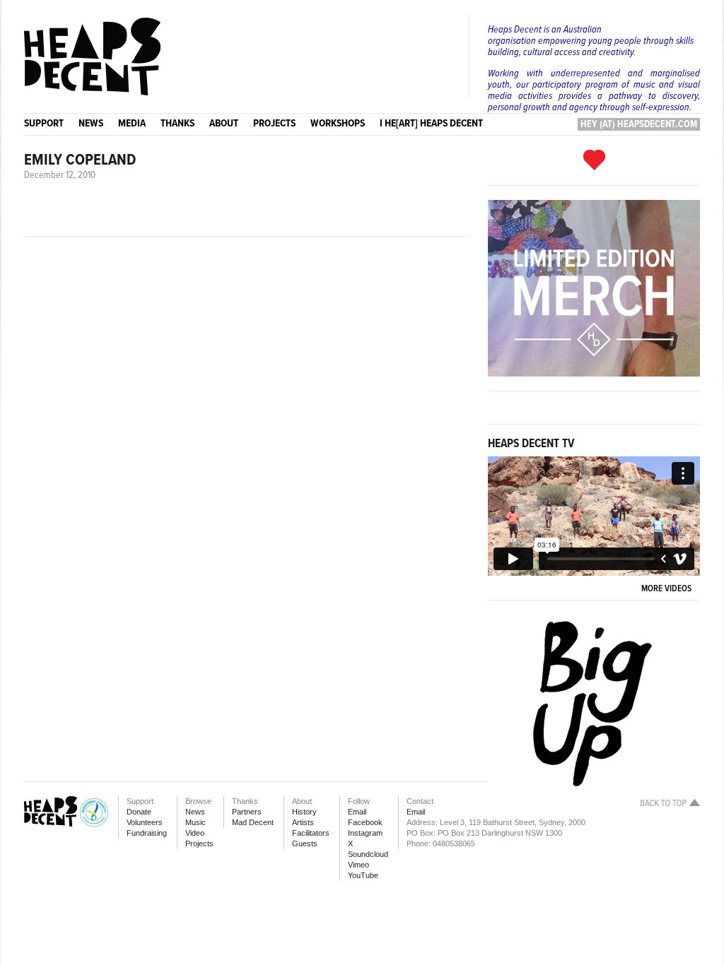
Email (357, 811)
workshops (337, 124)
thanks (177, 124)
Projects (199, 843)
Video (194, 833)
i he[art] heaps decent (431, 124)
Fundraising (147, 833)
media (132, 124)
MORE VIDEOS (668, 589)
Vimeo (358, 864)
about (223, 124)
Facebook (365, 822)
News (195, 811)
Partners (247, 811)
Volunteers (145, 822)
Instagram (365, 833)
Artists (303, 822)
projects (274, 124)
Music (195, 822)
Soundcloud (368, 854)
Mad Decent (253, 822)
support (44, 124)
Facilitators (310, 833)
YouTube (363, 875)
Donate (139, 811)
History (304, 811)
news (90, 124)
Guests (304, 843)
